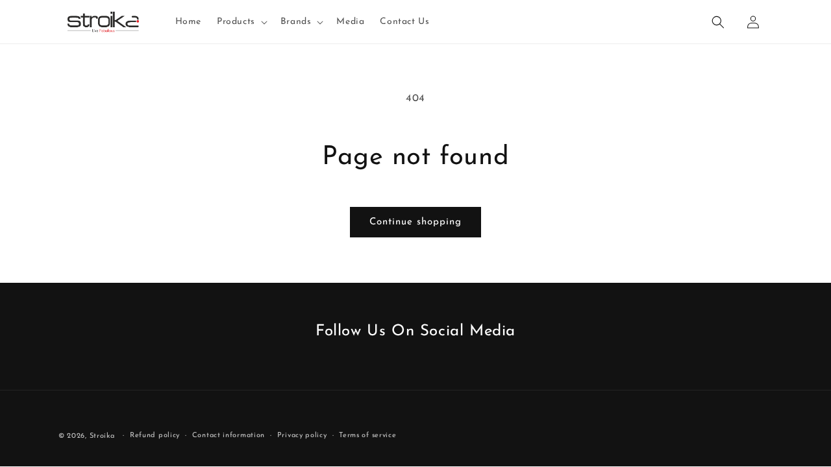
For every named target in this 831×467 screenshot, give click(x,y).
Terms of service (367, 435)
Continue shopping (415, 222)
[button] (241, 22)
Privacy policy (302, 435)
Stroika (102, 436)
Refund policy (155, 435)
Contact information (228, 435)
